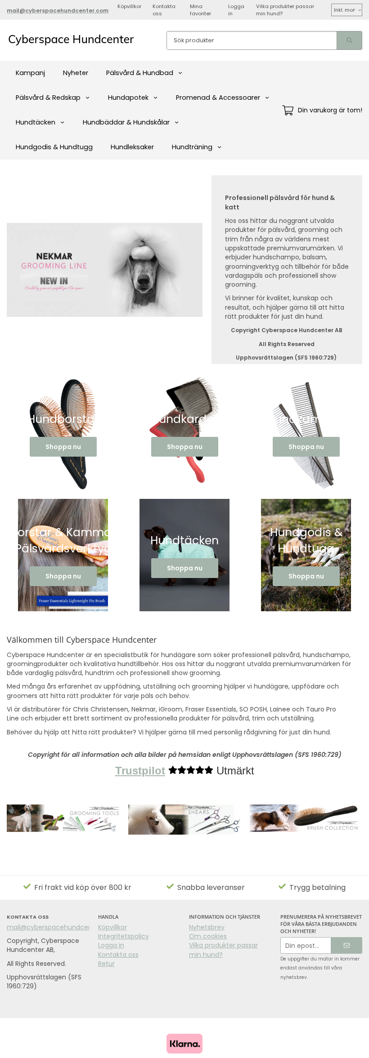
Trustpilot (140, 771)
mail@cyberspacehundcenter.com (62, 927)
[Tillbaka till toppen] (356, 1046)
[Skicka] (346, 945)
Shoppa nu (63, 446)
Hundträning (192, 146)
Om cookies (208, 936)
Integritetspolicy (123, 936)
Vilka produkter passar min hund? (285, 10)
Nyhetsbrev (207, 927)
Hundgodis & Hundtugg (54, 146)
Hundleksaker (132, 146)
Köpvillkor (129, 6)
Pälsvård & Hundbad (139, 72)
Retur (106, 963)
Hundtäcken (35, 122)
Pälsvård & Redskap (48, 97)
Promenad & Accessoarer (218, 97)
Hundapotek (128, 97)
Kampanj (30, 72)
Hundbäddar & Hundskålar (126, 122)
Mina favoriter (200, 10)
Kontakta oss (164, 10)
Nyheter (75, 72)
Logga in (236, 10)
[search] (349, 40)
